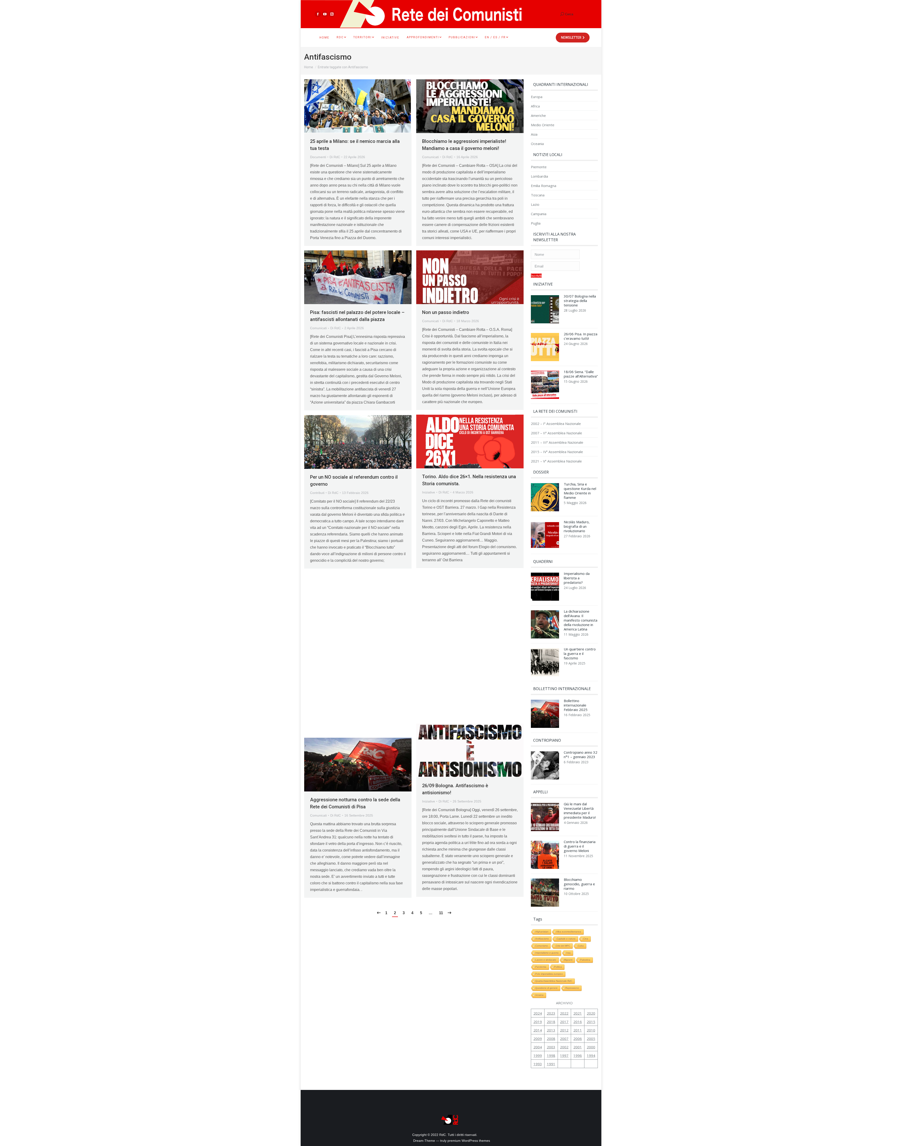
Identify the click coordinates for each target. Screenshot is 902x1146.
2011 (577, 1030)
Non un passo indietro (445, 312)
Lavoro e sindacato (545, 960)
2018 (551, 1021)
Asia (534, 134)
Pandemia (540, 967)
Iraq (568, 952)
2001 (577, 1047)
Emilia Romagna (543, 185)
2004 (537, 1047)
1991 (551, 1064)
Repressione (572, 988)
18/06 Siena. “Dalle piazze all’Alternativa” (581, 374)
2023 (551, 1013)
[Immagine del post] (545, 310)
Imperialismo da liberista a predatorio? (577, 578)
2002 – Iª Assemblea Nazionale (556, 423)
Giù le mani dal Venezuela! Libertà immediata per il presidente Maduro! (580, 811)
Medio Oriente (542, 125)
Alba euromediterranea (568, 931)
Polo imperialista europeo (549, 974)
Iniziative (428, 492)
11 (441, 913)
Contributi (317, 493)
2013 (551, 1030)
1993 (537, 1064)
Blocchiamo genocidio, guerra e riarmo (579, 884)
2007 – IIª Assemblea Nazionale (556, 433)
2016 (577, 1021)
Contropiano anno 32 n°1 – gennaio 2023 (580, 754)
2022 (564, 1013)
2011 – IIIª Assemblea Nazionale (557, 442)
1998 (551, 1055)
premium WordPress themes (468, 1140)
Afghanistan (541, 931)
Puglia (535, 223)
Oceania (537, 143)
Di (335, 157)
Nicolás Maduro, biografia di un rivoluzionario (577, 526)
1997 (564, 1055)
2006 (577, 1038)
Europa (536, 97)
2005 (591, 1038)
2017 (564, 1021)
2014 (537, 1030)
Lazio (535, 204)
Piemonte (539, 167)
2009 (537, 1038)
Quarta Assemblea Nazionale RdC (553, 981)
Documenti (318, 157)
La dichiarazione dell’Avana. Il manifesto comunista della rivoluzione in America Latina (580, 620)
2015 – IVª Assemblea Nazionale (557, 452)
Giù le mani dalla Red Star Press (456, 634)
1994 (591, 1055)
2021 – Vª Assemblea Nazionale (556, 461)
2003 (551, 1047)
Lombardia (539, 176)
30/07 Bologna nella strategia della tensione (580, 300)
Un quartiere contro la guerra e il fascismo (580, 653)
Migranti (568, 960)
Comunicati (430, 157)
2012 (564, 1030)
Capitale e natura (566, 938)
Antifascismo (542, 938)
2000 (591, 1047)
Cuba (581, 945)
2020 (591, 1013)
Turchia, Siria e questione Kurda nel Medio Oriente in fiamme (580, 491)
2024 (537, 1013)
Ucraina (539, 995)
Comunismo (541, 945)
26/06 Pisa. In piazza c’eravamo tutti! (580, 336)
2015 (591, 1021)
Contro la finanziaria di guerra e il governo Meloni (579, 846)
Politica (558, 967)
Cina (585, 938)
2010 (591, 1030)
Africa (535, 106)
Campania (538, 214)
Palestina (585, 960)
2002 (564, 1047)
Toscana (537, 195)
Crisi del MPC (563, 945)
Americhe (538, 115)
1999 (537, 1055)
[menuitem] (324, 37)
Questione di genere (546, 988)
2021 (577, 1013)
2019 (537, 1021)
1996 (577, 1055)
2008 (551, 1038)
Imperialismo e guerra (547, 952)
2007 (564, 1038)
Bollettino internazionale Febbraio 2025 (575, 705)
